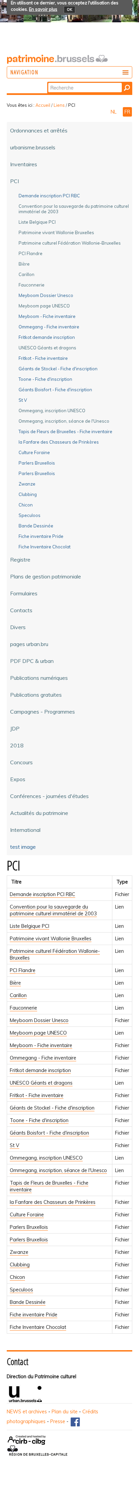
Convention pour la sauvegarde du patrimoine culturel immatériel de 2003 (53, 910)
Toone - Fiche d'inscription (39, 1120)
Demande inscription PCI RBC (42, 894)
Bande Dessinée (28, 1302)
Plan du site (65, 1412)
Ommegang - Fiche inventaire (43, 1058)
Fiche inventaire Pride (33, 1315)
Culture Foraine (27, 1215)
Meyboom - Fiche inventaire (41, 1045)
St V (14, 1145)
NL (114, 112)
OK (69, 9)
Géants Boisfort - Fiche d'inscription (49, 1133)
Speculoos (21, 1290)
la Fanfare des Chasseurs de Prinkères (52, 1202)
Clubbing (20, 1265)
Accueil (42, 105)
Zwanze (19, 1252)
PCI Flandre (22, 970)
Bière (15, 983)
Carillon (18, 995)
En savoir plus (43, 9)
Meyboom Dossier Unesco (39, 1020)
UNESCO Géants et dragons (41, 1083)
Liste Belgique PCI (29, 926)
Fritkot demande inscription (40, 1070)
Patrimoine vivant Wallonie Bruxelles (50, 939)
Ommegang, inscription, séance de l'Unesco (58, 1170)
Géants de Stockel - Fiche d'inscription (52, 1108)
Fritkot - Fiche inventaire (36, 1095)
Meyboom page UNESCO (38, 1033)
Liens (59, 105)
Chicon (17, 1277)
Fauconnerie (23, 1008)
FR (127, 112)
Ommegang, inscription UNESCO (46, 1158)
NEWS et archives (27, 1412)
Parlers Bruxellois (29, 1227)
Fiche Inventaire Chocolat (38, 1327)
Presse (57, 1421)
